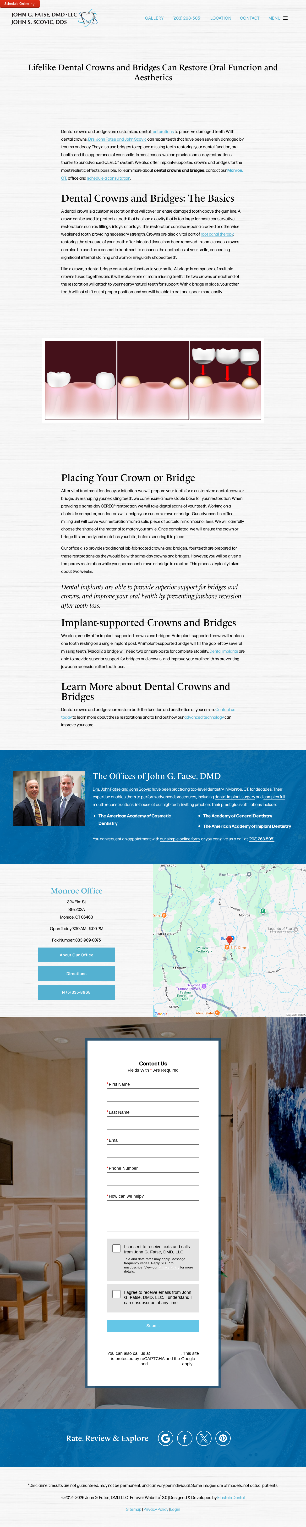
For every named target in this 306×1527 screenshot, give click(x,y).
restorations (163, 131)
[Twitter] (204, 1438)
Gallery (154, 18)
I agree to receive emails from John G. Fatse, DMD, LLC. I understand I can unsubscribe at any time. (158, 1297)
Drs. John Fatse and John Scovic (117, 139)
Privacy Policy (168, 1267)
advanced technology (204, 717)
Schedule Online (17, 4)
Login (175, 1509)
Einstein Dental (231, 1497)
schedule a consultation (108, 178)
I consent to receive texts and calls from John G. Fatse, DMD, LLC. (158, 1258)
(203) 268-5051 (261, 838)
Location (220, 18)
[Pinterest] (223, 1438)
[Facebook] (184, 1438)
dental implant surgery (235, 796)
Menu (274, 18)
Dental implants (223, 651)
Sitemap (134, 1509)
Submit (153, 1325)
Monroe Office (77, 890)
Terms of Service (165, 1364)
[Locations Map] (229, 940)
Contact (250, 18)
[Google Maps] (165, 1438)
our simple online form (180, 838)
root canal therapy (217, 234)
